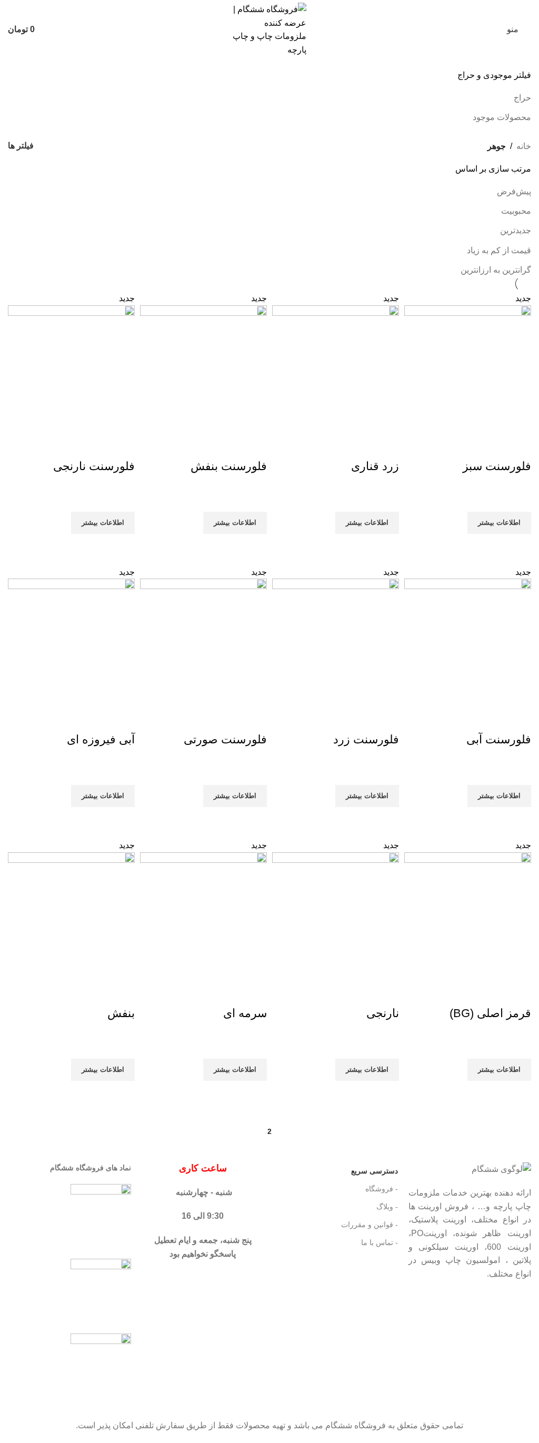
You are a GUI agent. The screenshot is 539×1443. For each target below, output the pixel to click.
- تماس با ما (379, 1242)
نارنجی (382, 1013)
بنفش (121, 1013)
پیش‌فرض (514, 191)
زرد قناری (375, 466)
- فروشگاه (381, 1189)
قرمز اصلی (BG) (490, 1013)
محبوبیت (516, 210)
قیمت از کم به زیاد (499, 250)
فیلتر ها (21, 146)
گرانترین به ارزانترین (496, 269)
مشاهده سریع (518, 547)
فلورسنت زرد (366, 739)
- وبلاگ (386, 1206)
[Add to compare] (518, 445)
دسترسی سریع (374, 1171)
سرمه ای (245, 1013)
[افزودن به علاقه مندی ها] (518, 498)
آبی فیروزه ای (101, 739)
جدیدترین (515, 230)
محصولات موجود (502, 117)
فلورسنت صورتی (225, 739)
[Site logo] (269, 28)
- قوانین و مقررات (369, 1224)
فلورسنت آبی (498, 739)
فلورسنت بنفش (229, 466)
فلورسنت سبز (497, 466)
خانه (523, 146)
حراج (522, 97)
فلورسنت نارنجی (94, 466)
